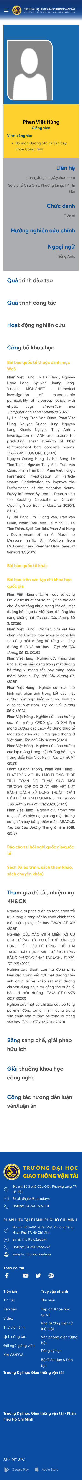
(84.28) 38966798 (37, 1247)
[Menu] (6, 10)
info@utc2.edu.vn (34, 1239)
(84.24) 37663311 (36, 1206)
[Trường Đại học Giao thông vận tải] (43, 10)
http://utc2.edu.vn (38, 1254)
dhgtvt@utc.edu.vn (36, 1199)
